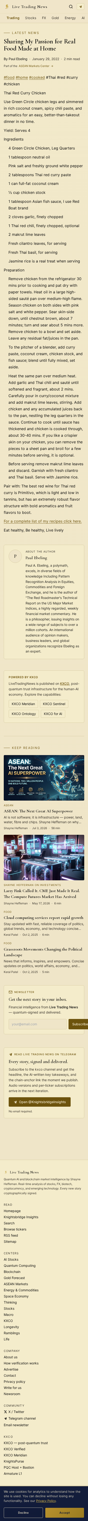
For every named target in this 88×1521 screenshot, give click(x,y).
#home (22, 77)
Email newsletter (16, 1425)
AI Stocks (11, 1259)
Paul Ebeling (36, 557)
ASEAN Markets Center (28, 66)
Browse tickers (15, 1229)
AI (83, 18)
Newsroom (12, 1394)
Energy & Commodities (21, 1290)
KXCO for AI (53, 714)
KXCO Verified (14, 1449)
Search (9, 1223)
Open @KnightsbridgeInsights (42, 1102)
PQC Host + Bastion (19, 1467)
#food (9, 77)
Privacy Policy (46, 1501)
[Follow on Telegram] (80, 6)
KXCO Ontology (24, 714)
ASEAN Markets (16, 1284)
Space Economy (16, 1296)
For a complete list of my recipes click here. (43, 521)
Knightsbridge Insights (21, 1217)
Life (6, 1339)
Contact (10, 1375)
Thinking (10, 1302)
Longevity (11, 1327)
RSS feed (11, 1235)
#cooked (37, 77)
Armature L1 (13, 1473)
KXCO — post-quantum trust (26, 1443)
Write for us (12, 1388)
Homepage (12, 1211)
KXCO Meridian (23, 704)
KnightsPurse (14, 1461)
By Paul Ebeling (15, 59)
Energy (70, 18)
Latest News (25, 33)
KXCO (64, 684)
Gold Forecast (14, 1278)
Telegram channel (22, 1418)
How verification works (21, 1363)
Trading (13, 18)
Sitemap (10, 1241)
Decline (23, 1512)
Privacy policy (14, 1382)
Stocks (30, 18)
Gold (55, 18)
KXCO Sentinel (54, 704)
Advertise (11, 1369)
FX (44, 18)
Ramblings (12, 1333)
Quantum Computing (20, 1265)
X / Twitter (16, 1412)
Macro (8, 1315)
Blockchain (12, 1272)
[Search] (71, 6)
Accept (64, 1512)
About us (10, 1357)
